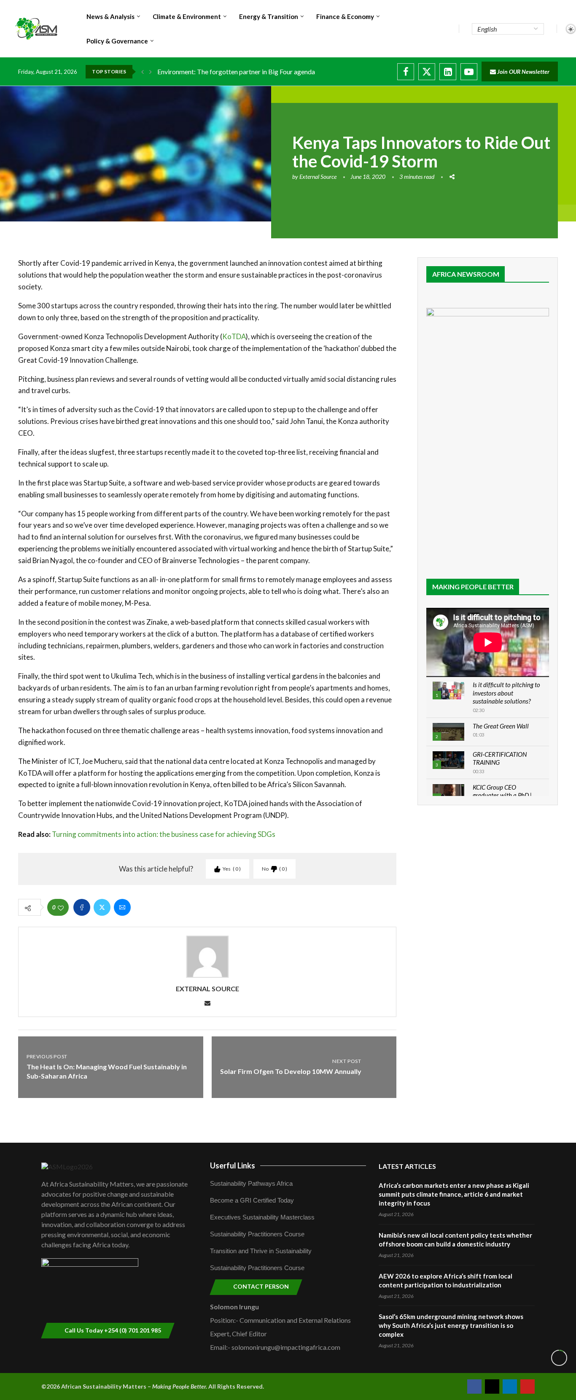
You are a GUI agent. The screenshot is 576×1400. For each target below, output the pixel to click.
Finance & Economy (345, 16)
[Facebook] (405, 71)
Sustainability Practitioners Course (257, 1234)
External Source (317, 176)
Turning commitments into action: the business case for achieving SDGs (163, 834)
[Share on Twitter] (102, 907)
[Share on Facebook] (81, 907)
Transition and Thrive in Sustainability (261, 1251)
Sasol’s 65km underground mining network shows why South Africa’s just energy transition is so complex (451, 1325)
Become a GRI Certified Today (252, 1200)
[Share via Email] (122, 907)
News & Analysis (110, 16)
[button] (142, 71)
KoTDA (234, 336)
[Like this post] (61, 907)
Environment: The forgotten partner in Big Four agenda (236, 71)
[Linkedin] (447, 71)
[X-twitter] (492, 1386)
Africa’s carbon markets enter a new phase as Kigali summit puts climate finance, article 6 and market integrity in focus (454, 1194)
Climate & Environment (187, 16)
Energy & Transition (268, 16)
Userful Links (232, 1165)
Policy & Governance (117, 41)
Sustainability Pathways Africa (251, 1183)
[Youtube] (468, 71)
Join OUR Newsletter (522, 71)
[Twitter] (426, 71)
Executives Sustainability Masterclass (262, 1217)
